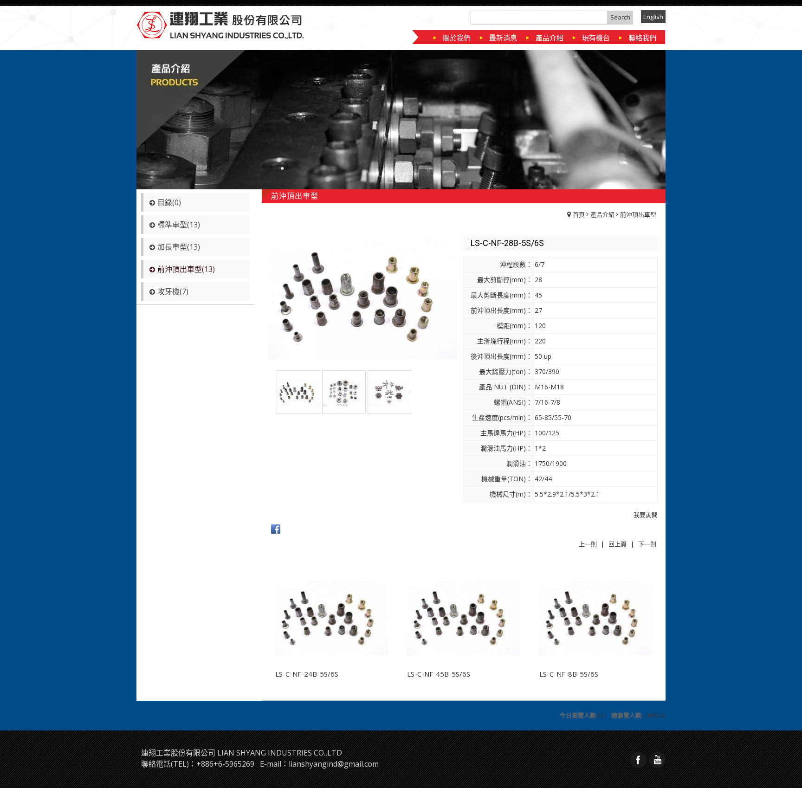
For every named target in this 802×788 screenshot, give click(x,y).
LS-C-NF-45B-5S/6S (438, 673)
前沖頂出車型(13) (186, 269)
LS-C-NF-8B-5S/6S (568, 673)
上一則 (588, 544)
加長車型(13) (178, 247)
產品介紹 (602, 214)
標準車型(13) (178, 225)
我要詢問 (646, 514)
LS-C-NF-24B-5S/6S (306, 673)
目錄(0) (169, 202)
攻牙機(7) (172, 291)
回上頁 (617, 544)
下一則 (647, 544)
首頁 (579, 214)
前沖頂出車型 (638, 214)
